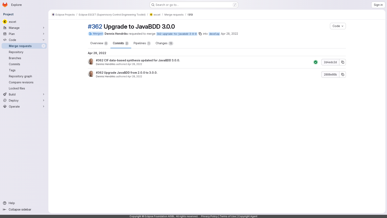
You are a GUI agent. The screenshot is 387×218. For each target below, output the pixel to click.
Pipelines (141, 43)
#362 (95, 26)
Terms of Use (228, 216)
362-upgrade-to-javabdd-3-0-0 (177, 34)
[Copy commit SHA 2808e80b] (342, 74)
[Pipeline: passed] (315, 62)
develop (214, 34)
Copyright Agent (247, 216)
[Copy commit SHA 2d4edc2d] (342, 62)
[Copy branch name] (200, 33)
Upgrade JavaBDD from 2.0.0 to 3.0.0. (130, 72)
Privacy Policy (209, 216)
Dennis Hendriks (105, 64)
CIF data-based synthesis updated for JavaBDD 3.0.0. (141, 60)
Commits (120, 43)
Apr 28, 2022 (229, 33)
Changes (164, 43)
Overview (98, 43)
